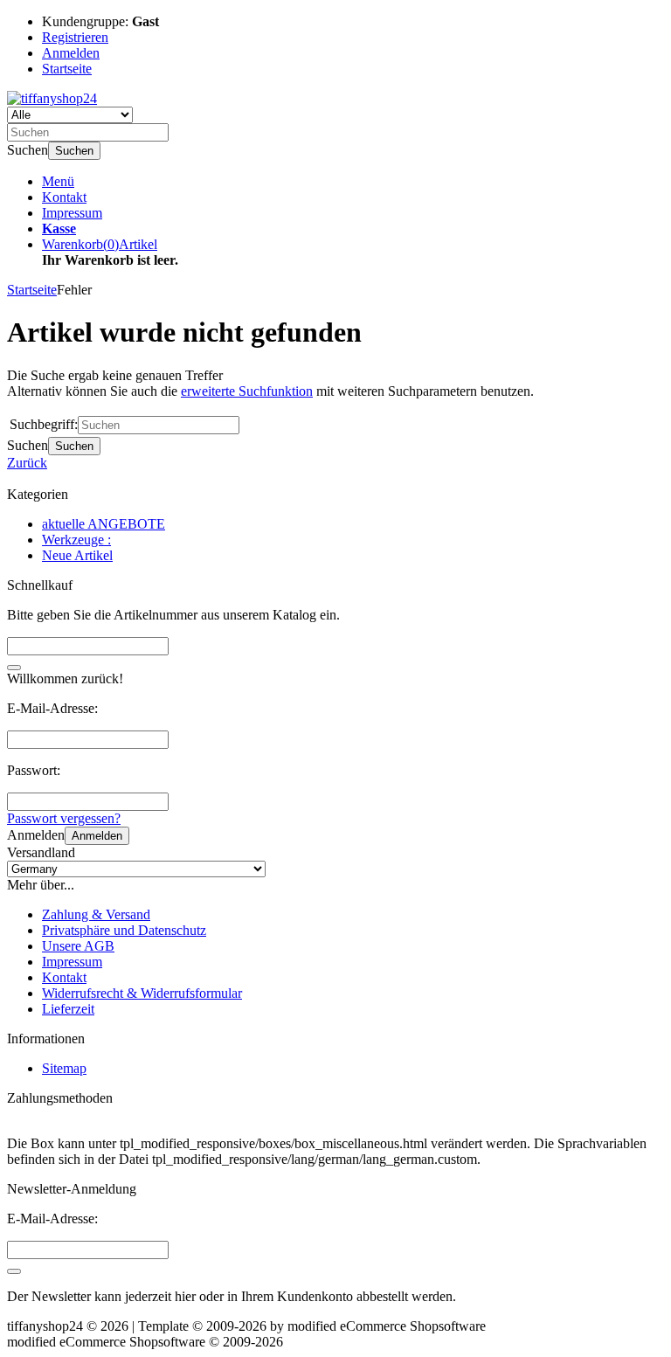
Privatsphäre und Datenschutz (124, 930)
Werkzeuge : (76, 539)
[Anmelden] (14, 1271)
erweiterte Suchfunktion (247, 391)
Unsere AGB (78, 945)
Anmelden (97, 835)
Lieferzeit (68, 1008)
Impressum (72, 212)
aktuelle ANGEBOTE (103, 523)
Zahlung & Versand (96, 914)
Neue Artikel (77, 555)
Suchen (74, 150)
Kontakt (64, 197)
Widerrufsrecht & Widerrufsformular (142, 993)
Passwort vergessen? (64, 818)
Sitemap (64, 1068)
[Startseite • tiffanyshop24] (52, 98)
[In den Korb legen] (14, 667)
